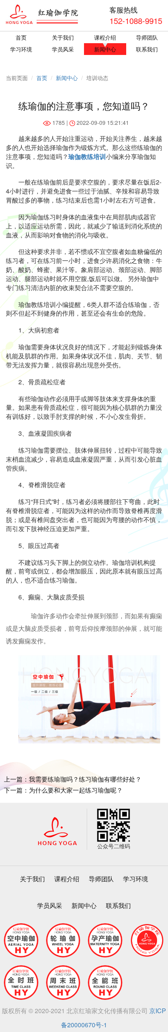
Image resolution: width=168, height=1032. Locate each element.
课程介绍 (105, 37)
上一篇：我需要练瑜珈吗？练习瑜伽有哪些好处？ (72, 779)
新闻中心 (105, 49)
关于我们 (63, 37)
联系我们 (118, 905)
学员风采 (63, 49)
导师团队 (101, 878)
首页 (21, 37)
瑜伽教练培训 (87, 156)
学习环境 (21, 49)
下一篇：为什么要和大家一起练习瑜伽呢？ (63, 790)
